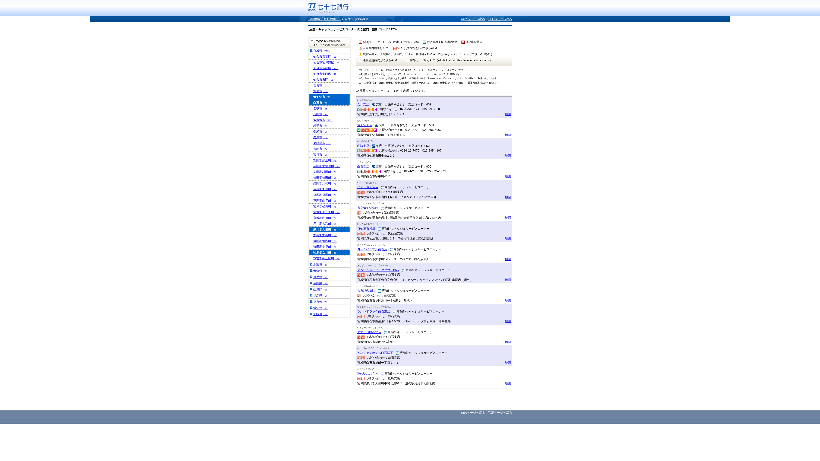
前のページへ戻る (473, 19)
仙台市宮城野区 (327, 62)
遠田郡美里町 (325, 246)
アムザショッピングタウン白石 (378, 270)
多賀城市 (322, 120)
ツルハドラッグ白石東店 (373, 311)
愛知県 (320, 308)
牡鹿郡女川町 (325, 252)
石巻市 (321, 85)
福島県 (320, 295)
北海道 (320, 264)
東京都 (320, 301)
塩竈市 (320, 91)
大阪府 (320, 314)
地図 (508, 114)
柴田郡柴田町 (325, 177)
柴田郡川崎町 (325, 183)
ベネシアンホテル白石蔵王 (375, 353)
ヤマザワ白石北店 (369, 332)
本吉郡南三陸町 (326, 258)
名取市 (321, 108)
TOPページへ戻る (500, 19)
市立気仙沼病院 (367, 208)
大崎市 (321, 148)
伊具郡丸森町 (325, 189)
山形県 (320, 289)
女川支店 (363, 104)
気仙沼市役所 (366, 228)
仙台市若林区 (325, 68)
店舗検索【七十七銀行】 (324, 19)
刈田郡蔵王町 (325, 160)
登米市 (320, 131)
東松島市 (322, 143)
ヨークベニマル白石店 (372, 249)
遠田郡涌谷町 (325, 241)
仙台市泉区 (324, 79)
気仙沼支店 (364, 125)
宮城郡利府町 (325, 218)
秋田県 (320, 283)
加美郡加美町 (325, 235)
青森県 (320, 271)
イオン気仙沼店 (367, 187)
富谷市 (320, 154)
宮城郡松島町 (325, 206)
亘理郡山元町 (325, 200)
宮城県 (322, 51)
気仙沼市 (322, 97)
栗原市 (320, 137)
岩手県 (320, 277)
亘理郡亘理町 (325, 195)
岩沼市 (320, 125)
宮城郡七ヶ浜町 (326, 212)
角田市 (320, 114)
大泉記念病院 (366, 290)
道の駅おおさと (367, 373)
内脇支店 (363, 145)
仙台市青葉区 (325, 56)
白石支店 (363, 166)
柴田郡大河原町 (326, 166)
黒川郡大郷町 (325, 229)
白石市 (320, 102)
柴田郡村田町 (325, 172)
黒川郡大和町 (325, 223)
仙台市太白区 (325, 74)
